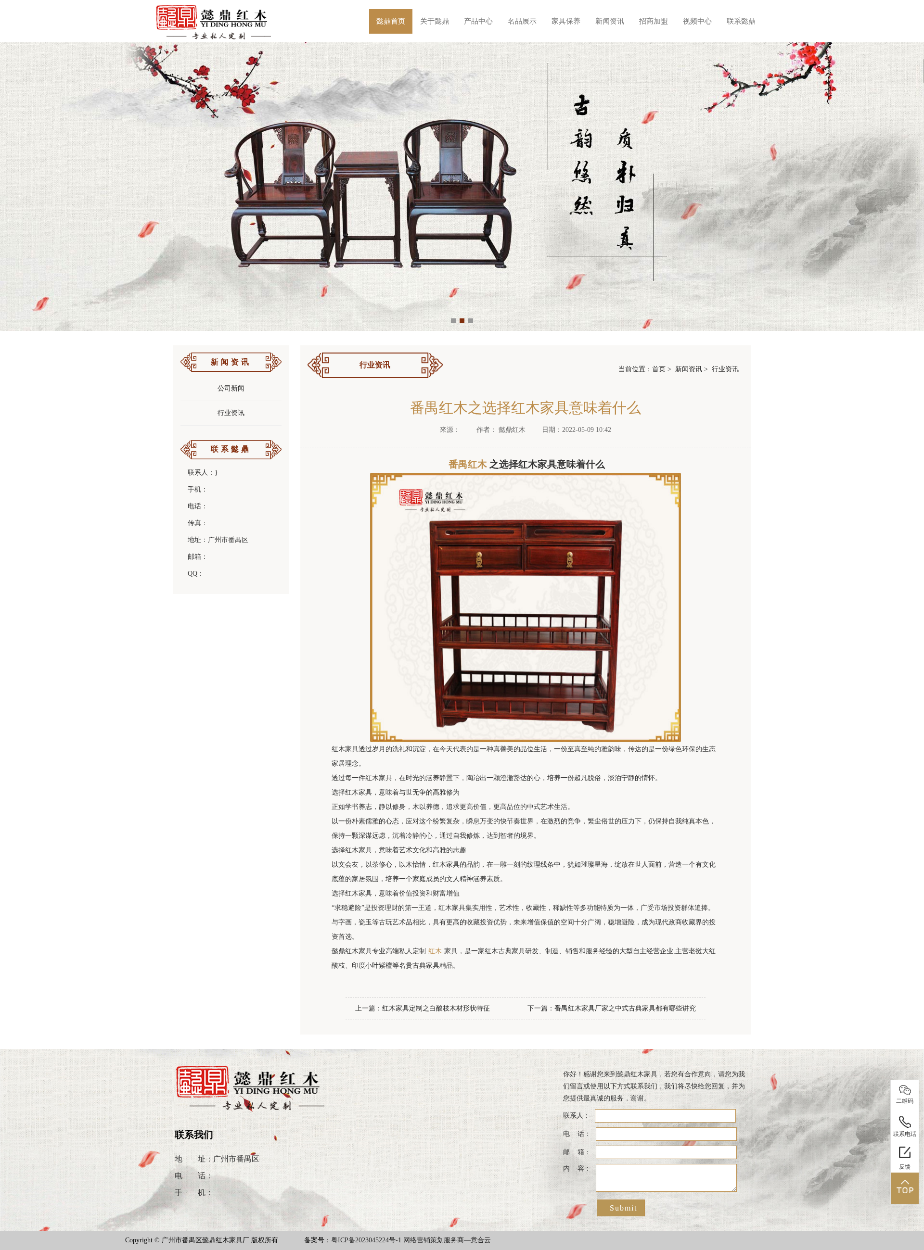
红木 (435, 951)
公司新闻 (231, 388)
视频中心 (697, 21)
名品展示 (522, 21)
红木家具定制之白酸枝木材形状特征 (436, 1008)
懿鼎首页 (390, 21)
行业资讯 (231, 413)
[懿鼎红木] (214, 21)
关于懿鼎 (434, 21)
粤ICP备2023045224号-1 (366, 1240)
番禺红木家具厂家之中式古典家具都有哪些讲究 (625, 1008)
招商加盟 (653, 21)
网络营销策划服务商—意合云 (447, 1240)
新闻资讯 (609, 21)
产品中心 (478, 21)
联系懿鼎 (741, 21)
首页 (659, 369)
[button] (453, 320)
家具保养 (566, 21)
